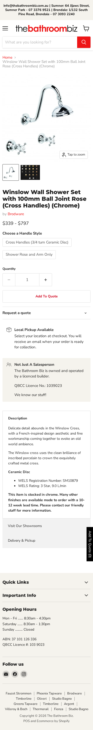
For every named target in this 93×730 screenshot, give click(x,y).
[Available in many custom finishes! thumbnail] (30, 172)
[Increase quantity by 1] (45, 279)
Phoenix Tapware (49, 693)
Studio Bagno (62, 698)
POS (26, 721)
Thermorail (41, 709)
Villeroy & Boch (16, 709)
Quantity (9, 269)
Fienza (58, 709)
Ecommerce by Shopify (53, 721)
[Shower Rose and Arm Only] (29, 260)
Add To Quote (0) (90, 544)
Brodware (16, 213)
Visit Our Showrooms (25, 526)
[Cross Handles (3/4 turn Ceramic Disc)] (37, 247)
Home (7, 57)
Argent (69, 704)
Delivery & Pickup (21, 540)
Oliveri (42, 698)
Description (17, 418)
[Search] (84, 42)
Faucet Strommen (18, 693)
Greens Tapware (25, 704)
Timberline (23, 698)
